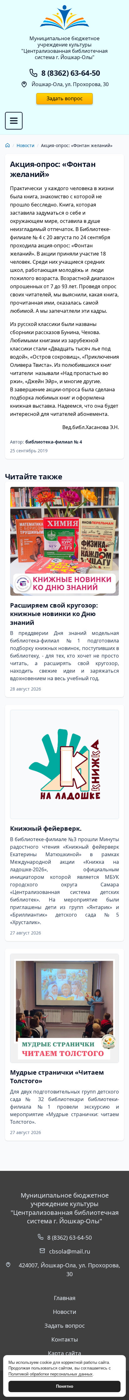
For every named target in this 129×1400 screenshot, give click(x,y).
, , (69, 1269)
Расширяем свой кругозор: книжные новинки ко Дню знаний (54, 614)
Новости (25, 145)
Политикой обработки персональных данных (50, 1374)
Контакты (64, 1339)
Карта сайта (64, 1353)
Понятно (64, 1386)
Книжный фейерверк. (46, 828)
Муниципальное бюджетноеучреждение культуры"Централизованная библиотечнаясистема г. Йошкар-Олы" (64, 47)
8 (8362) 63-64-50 (69, 1237)
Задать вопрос (65, 98)
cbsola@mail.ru (69, 1251)
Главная (64, 1298)
